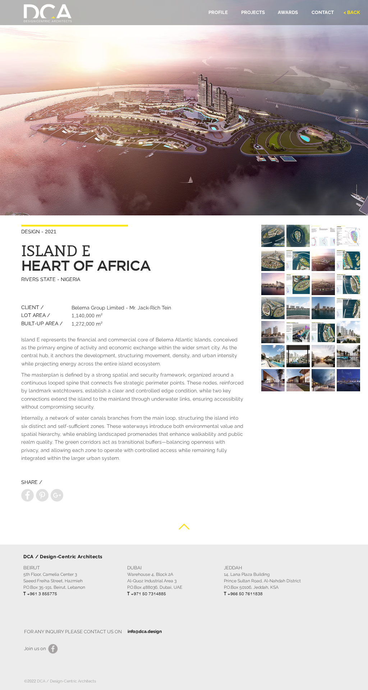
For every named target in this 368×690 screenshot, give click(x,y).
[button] (273, 236)
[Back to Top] (184, 527)
